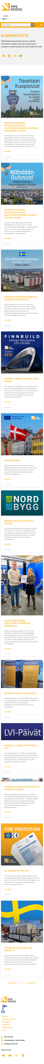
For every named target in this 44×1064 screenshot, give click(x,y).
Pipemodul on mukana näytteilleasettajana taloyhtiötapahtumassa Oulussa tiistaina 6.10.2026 (20, 214)
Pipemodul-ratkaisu (9, 1019)
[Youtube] (20, 55)
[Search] (32, 25)
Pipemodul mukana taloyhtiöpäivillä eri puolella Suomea (21, 788)
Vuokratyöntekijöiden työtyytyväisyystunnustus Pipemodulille (17, 623)
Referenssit (6, 1022)
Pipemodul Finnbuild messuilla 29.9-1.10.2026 (21, 380)
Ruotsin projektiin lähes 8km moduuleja (18, 949)
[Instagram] (14, 55)
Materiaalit (6, 1025)
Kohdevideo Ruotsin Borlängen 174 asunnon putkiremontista (20, 298)
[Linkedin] (9, 55)
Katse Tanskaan (12, 460)
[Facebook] (3, 55)
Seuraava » (32, 983)
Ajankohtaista (7, 1027)
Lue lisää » (8, 151)
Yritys (4, 1030)
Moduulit (5, 1016)
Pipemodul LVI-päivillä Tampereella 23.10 (21, 746)
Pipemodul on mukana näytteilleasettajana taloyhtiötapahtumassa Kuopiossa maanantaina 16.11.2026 (21, 127)
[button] (41, 25)
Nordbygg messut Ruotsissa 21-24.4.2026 (19, 522)
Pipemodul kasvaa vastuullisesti (20, 693)
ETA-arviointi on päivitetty (16, 870)
